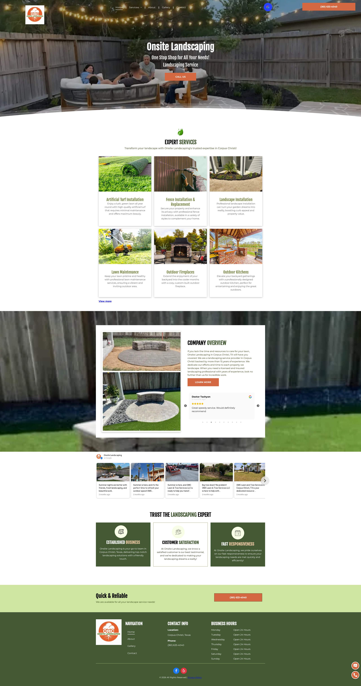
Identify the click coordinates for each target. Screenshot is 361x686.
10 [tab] (240, 422)
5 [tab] (219, 422)
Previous (185, 405)
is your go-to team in (123, 548)
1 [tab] (202, 422)
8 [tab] (232, 422)
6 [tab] (224, 422)
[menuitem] (119, 7)
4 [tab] (215, 422)
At (162, 548)
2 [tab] (207, 422)
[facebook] (176, 671)
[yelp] (184, 671)
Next (258, 405)
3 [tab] (211, 422)
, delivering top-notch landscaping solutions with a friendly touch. (125, 555)
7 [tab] (228, 422)
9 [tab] (236, 422)
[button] (96, 480)
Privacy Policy (195, 677)
